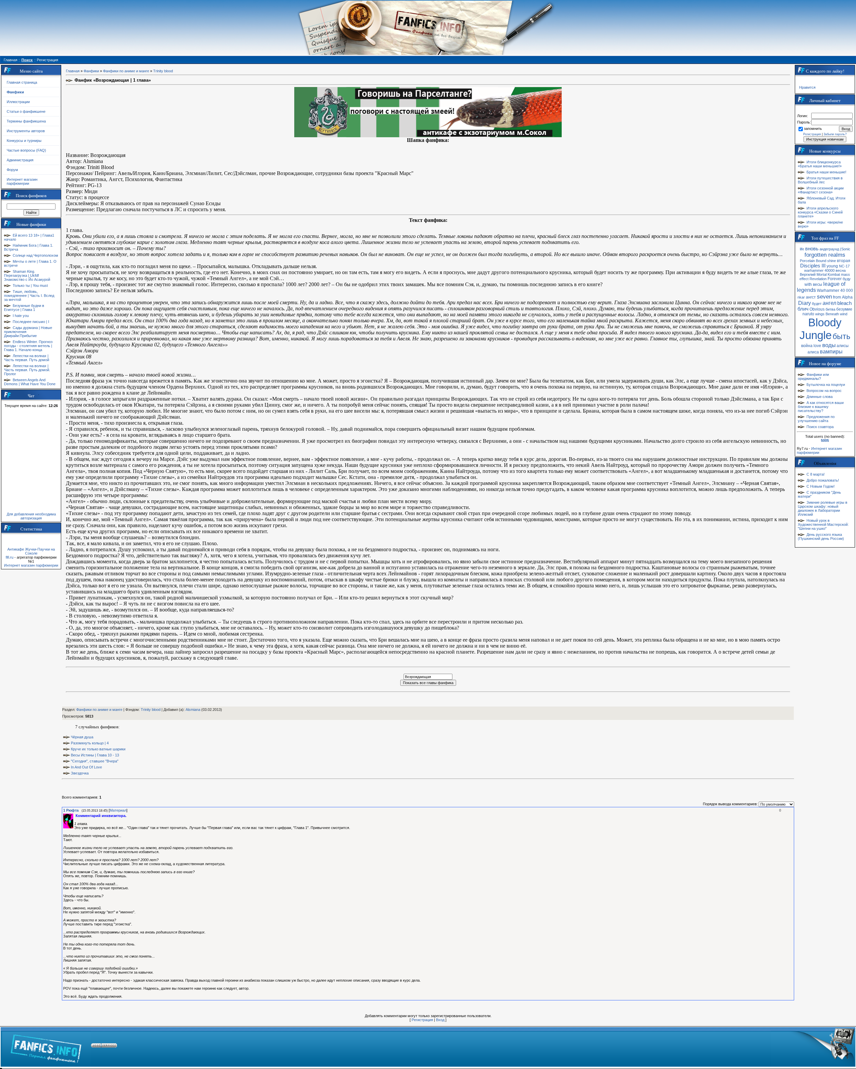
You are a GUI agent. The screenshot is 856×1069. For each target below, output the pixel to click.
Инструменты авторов (26, 131)
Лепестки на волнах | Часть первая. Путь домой (26, 358)
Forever (835, 278)
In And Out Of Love (86, 767)
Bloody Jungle (820, 328)
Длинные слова (820, 397)
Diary (804, 303)
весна (841, 270)
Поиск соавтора (820, 427)
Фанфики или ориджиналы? (813, 377)
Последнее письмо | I (31, 322)
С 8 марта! (816, 474)
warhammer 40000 (819, 270)
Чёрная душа (82, 737)
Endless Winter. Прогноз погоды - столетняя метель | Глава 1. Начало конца (28, 346)
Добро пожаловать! (823, 480)
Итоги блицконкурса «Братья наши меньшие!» (820, 164)
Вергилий (808, 274)
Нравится (807, 87)
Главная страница (22, 82)
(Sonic (845, 249)
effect (804, 279)
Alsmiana (193, 710)
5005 (825, 440)
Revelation (818, 279)
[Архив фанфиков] (813, 1047)
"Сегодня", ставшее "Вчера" (94, 761)
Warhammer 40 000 (835, 290)
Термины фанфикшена (26, 121)
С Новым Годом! (821, 486)
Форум (12, 170)
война (807, 345)
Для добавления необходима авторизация (31, 516)
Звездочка (80, 773)
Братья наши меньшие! (826, 172)
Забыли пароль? (835, 134)
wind (843, 314)
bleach (844, 303)
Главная (73, 71)
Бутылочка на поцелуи (826, 385)
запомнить (813, 129)
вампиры (831, 351)
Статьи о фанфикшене (26, 111)
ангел (829, 303)
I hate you (21, 316)
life (802, 249)
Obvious (817, 309)
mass (845, 274)
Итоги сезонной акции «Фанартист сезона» (821, 190)
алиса (813, 352)
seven (824, 296)
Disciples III (813, 265)
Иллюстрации (18, 102)
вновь (812, 248)
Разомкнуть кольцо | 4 (90, 743)
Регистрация (422, 1020)
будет (817, 304)
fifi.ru (9, 557)
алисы (843, 345)
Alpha (847, 297)
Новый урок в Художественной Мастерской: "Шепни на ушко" (823, 524)
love (817, 345)
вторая (843, 260)
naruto (808, 314)
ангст (811, 297)
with (808, 284)
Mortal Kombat (828, 274)
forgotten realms (825, 254)
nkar (801, 297)
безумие (844, 309)
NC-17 (844, 266)
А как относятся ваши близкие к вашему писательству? (821, 407)
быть (841, 336)
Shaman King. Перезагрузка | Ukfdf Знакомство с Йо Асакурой (27, 275)
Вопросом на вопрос (824, 391)
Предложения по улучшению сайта (816, 419)
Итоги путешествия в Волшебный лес (820, 180)
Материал (118, 810)
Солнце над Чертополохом (35, 255)
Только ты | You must (30, 285)
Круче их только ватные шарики (98, 749)
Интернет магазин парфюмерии (22, 181)
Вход (440, 1020)
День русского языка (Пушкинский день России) (821, 536)
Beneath (832, 314)
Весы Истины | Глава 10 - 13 (95, 755)
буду (847, 279)
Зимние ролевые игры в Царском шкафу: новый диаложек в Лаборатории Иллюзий (822, 508)
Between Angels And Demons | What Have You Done (30, 382)
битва (830, 309)
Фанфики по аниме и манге (126, 71)
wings (820, 314)
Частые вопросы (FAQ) (26, 150)
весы (817, 284)
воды (829, 345)
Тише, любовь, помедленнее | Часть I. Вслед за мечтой (29, 296)
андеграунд (829, 249)
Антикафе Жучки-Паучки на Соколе (31, 551)
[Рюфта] (75, 816)
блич (803, 309)
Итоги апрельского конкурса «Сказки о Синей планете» (820, 212)
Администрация (20, 160)
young (832, 266)
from (837, 297)
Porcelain (807, 261)
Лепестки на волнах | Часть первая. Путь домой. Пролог (27, 370)
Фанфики (91, 71)
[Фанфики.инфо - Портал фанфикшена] (46, 1047)
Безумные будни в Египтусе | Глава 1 (24, 308)
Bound (821, 261)
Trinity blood (163, 71)
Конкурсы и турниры (24, 141)
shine (831, 261)
